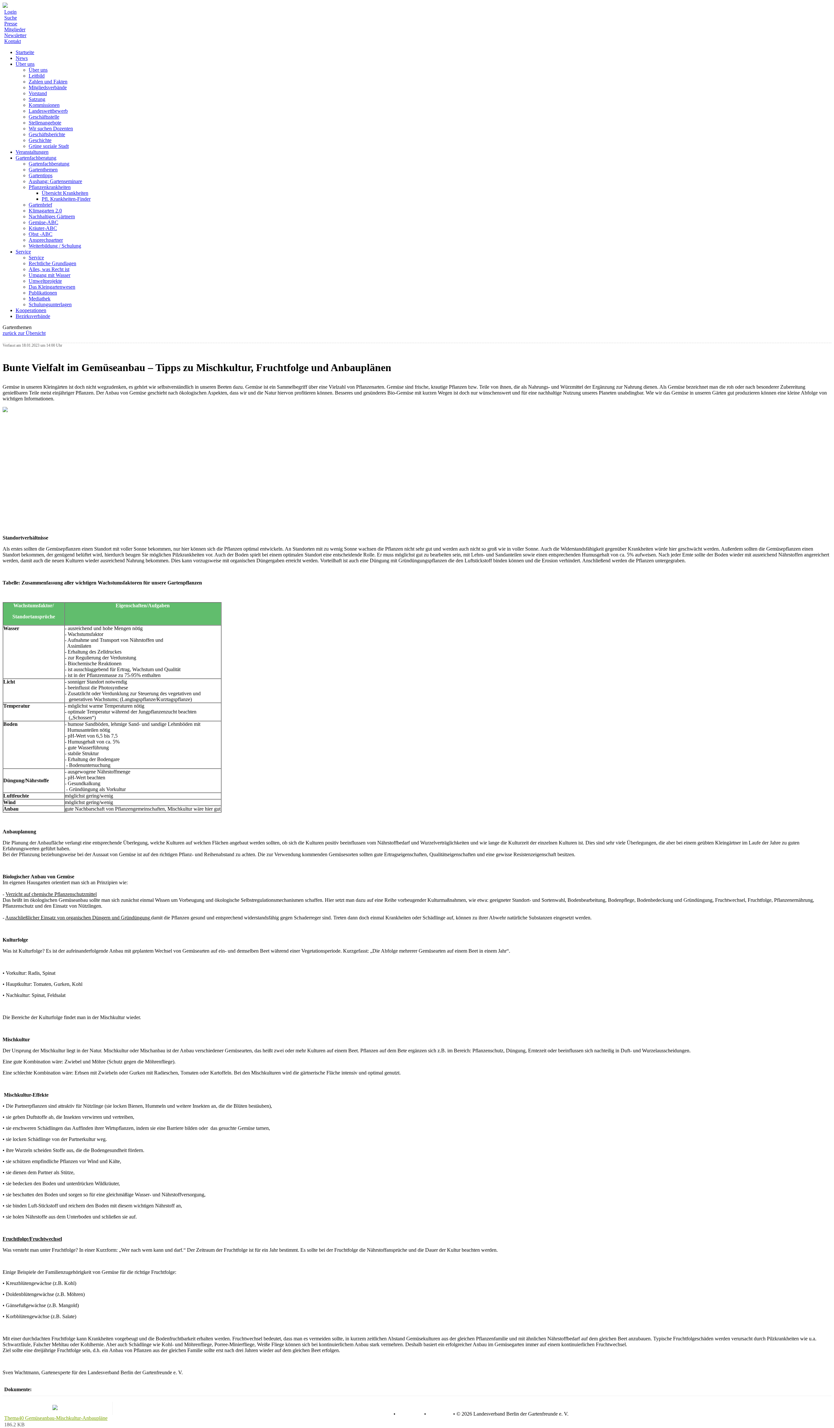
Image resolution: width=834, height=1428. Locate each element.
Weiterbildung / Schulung (55, 246)
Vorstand (38, 93)
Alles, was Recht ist (49, 269)
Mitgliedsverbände (48, 87)
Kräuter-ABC (43, 228)
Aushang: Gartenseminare (55, 181)
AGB (386, 1414)
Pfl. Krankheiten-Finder (66, 199)
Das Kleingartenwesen (52, 287)
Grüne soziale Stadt (49, 146)
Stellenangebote (45, 122)
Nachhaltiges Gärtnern (52, 216)
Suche (10, 18)
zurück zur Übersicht (24, 333)
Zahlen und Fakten (48, 81)
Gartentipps (40, 175)
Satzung (37, 99)
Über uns (38, 70)
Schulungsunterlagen (50, 304)
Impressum (439, 1414)
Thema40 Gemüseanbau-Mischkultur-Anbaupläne (56, 1418)
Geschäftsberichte (47, 134)
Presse (10, 23)
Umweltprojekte (45, 281)
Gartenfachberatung (49, 163)
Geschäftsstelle (44, 117)
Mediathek (39, 298)
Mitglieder (14, 29)
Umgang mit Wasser (49, 275)
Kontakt (12, 41)
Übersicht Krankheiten (65, 193)
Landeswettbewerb (48, 111)
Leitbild (37, 76)
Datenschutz (410, 1414)
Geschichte (40, 140)
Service (36, 257)
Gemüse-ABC (43, 222)
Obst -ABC (40, 234)
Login (10, 12)
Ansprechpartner (46, 240)
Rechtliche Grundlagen (52, 263)
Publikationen (43, 293)
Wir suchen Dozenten (51, 128)
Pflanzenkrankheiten (50, 187)
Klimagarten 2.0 (45, 210)
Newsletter (15, 35)
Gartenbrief (40, 205)
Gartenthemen (43, 169)
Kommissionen (44, 105)
